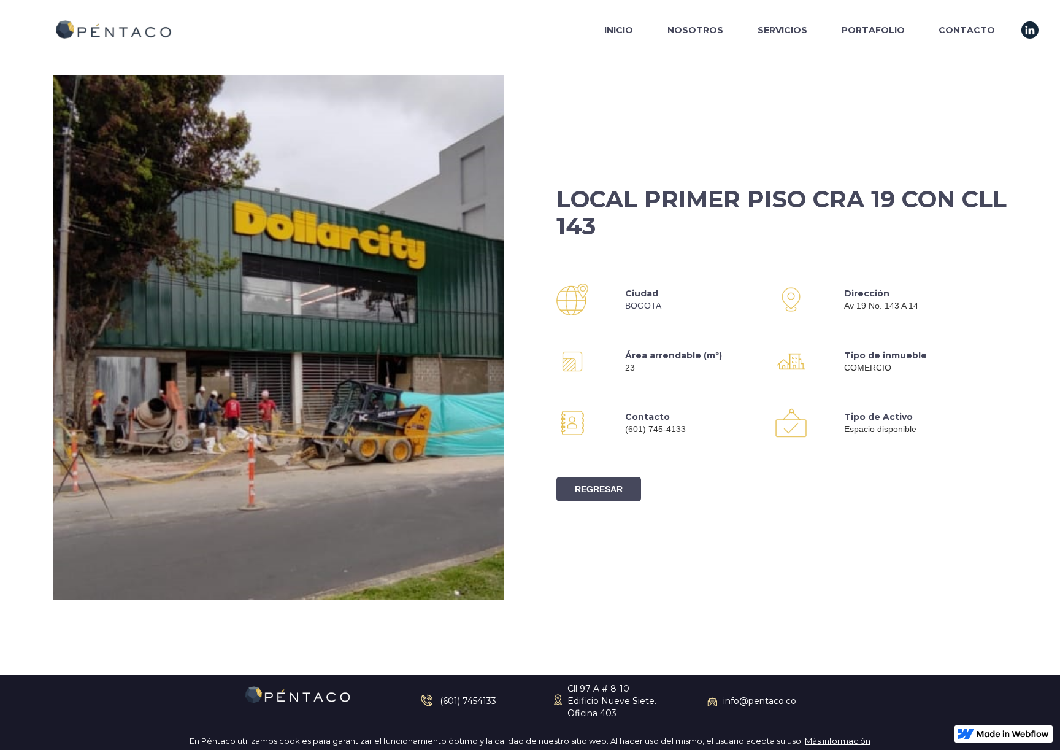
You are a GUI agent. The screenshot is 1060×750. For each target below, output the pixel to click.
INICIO (618, 30)
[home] (113, 30)
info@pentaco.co (759, 700)
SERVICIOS (782, 30)
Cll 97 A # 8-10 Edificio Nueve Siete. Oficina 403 (611, 701)
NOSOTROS (695, 30)
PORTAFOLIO (873, 30)
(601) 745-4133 (655, 429)
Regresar (599, 489)
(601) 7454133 (468, 700)
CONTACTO (967, 30)
